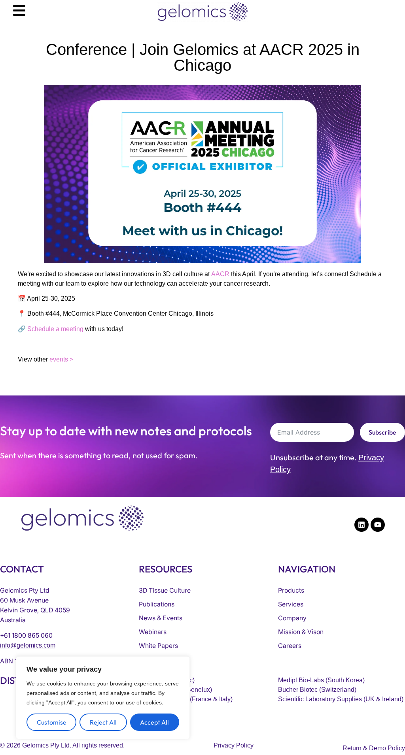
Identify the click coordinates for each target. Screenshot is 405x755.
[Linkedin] (361, 525)
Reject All (103, 722)
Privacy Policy (234, 745)
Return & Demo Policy (374, 748)
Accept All (154, 722)
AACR (220, 274)
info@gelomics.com (27, 645)
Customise (51, 722)
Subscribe (382, 432)
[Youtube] (378, 525)
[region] (103, 697)
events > (61, 359)
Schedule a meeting (54, 329)
